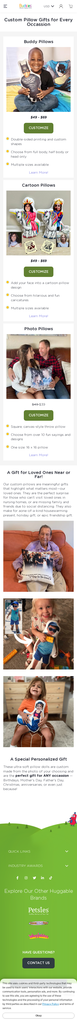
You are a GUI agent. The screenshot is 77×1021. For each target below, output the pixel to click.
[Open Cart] (71, 6)
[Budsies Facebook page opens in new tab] (18, 878)
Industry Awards (25, 866)
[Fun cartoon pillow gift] (38, 711)
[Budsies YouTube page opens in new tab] (59, 878)
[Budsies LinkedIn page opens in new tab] (42, 878)
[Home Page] (25, 6)
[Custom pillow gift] (38, 79)
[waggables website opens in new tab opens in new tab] (38, 935)
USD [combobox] (47, 6)
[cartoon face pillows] (38, 223)
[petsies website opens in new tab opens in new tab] (38, 911)
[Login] (61, 6)
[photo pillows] (38, 633)
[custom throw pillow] (38, 366)
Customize (38, 128)
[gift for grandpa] (38, 556)
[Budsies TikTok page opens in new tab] (51, 878)
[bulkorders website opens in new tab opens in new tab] (38, 923)
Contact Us (38, 963)
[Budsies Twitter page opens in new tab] (34, 878)
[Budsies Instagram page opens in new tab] (26, 878)
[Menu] (5, 6)
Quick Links (19, 851)
